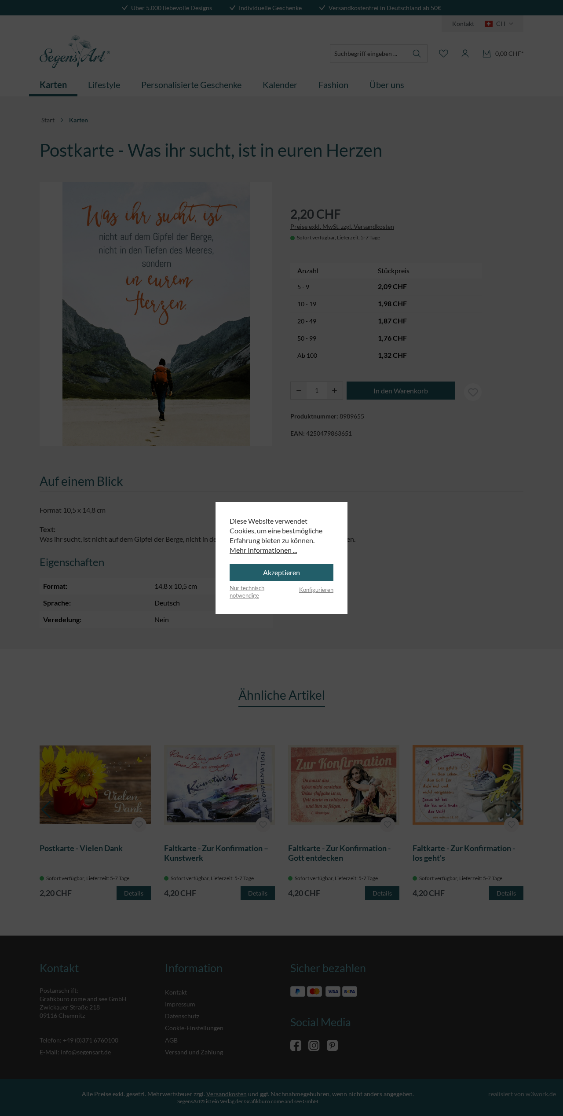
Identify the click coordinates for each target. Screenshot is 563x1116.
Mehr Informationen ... (263, 550)
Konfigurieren (316, 589)
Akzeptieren (281, 572)
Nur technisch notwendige (247, 591)
